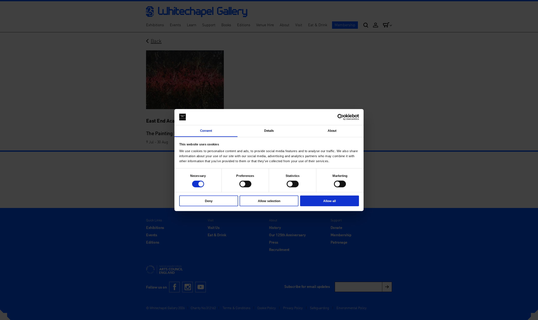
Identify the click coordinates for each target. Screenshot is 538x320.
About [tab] (332, 130)
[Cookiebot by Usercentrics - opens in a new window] (340, 117)
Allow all (329, 200)
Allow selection (269, 200)
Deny (208, 200)
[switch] (245, 184)
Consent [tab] (206, 130)
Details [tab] (269, 130)
